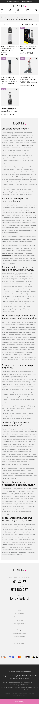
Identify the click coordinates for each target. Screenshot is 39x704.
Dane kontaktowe (19, 617)
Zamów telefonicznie (19, 633)
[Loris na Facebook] (24, 582)
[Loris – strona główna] (19, 6)
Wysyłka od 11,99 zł (27, 1)
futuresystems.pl (19, 695)
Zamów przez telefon (14, 1)
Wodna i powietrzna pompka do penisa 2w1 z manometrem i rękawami (9, 79)
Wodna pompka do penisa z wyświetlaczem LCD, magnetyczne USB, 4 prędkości (10, 49)
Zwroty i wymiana (20, 640)
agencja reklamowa (27, 693)
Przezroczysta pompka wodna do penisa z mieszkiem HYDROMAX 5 (9, 110)
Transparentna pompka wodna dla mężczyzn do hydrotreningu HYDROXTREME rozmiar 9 (28, 80)
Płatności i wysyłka (19, 636)
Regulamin (20, 620)
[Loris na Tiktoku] (14, 582)
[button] (2, 12)
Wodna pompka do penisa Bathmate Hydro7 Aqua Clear (28, 48)
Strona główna (19, 613)
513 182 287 (19, 589)
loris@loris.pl (19, 598)
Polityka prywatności (19, 624)
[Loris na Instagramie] (19, 582)
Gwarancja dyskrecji (19, 643)
